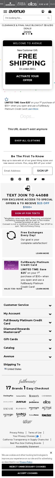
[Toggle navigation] (5, 11)
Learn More (33, 109)
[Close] (51, 452)
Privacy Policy (26, 462)
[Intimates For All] (8, 415)
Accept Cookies (28, 473)
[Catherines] (47, 395)
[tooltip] (10, 4)
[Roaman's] (34, 395)
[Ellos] (47, 401)
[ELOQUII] (21, 408)
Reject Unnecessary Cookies (27, 466)
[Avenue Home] (17, 11)
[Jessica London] (8, 401)
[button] (42, 11)
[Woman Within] (21, 395)
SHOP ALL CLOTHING (27, 140)
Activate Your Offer (27, 78)
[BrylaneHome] (34, 415)
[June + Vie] (8, 408)
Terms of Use (35, 433)
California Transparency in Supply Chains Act (26, 439)
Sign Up (42, 170)
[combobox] (27, 18)
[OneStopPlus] (8, 395)
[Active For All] (47, 408)
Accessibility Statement (27, 446)
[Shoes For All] (21, 415)
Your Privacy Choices (23, 436)
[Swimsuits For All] (34, 408)
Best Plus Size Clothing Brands (26, 443)
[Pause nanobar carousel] (23, 34)
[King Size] (47, 415)
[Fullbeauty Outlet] (27, 421)
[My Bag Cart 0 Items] (50, 11)
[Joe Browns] (34, 401)
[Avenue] (21, 401)
